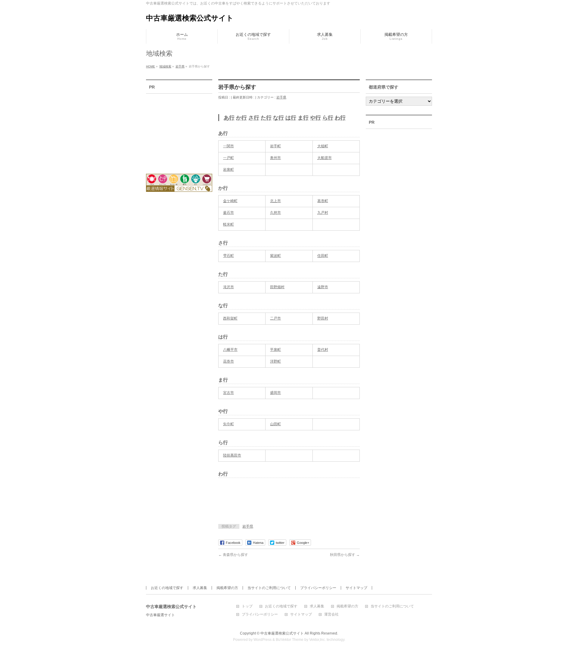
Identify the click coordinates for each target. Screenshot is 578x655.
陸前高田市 (232, 455)
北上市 (275, 201)
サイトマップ (356, 588)
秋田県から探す (345, 555)
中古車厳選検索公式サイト (190, 18)
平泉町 (275, 350)
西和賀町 (230, 318)
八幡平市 (230, 350)
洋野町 (275, 361)
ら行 (327, 118)
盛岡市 (275, 393)
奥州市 (275, 158)
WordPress (262, 640)
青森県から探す (233, 555)
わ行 (340, 118)
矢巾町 (228, 424)
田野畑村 (277, 287)
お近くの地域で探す (167, 588)
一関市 (228, 146)
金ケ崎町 (230, 201)
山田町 (275, 424)
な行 (278, 118)
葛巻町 (322, 201)
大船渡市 (324, 158)
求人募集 (200, 588)
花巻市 (228, 361)
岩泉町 (228, 169)
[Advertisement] (288, 503)
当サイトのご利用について (269, 588)
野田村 (322, 318)
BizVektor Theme (289, 640)
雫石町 (228, 256)
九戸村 (322, 213)
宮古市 (228, 393)
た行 (266, 118)
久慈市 (275, 213)
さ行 (253, 118)
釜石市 (228, 213)
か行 (241, 118)
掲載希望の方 (227, 588)
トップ (247, 606)
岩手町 (275, 146)
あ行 (229, 118)
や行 (315, 118)
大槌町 (322, 146)
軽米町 (228, 224)
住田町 (322, 256)
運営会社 (331, 614)
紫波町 (275, 256)
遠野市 (322, 287)
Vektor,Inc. (317, 640)
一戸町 (228, 158)
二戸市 (275, 318)
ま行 (303, 118)
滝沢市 (228, 287)
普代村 (322, 350)
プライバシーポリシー (318, 588)
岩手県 (281, 97)
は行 (290, 118)
